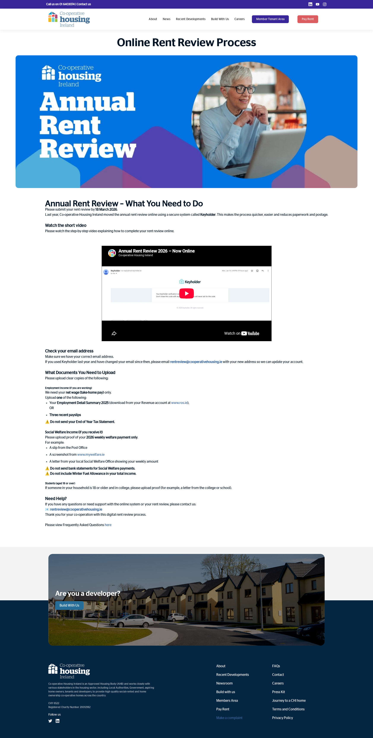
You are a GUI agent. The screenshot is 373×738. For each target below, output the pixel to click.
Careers (239, 19)
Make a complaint (229, 718)
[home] (69, 19)
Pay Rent (222, 709)
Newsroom (224, 683)
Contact (278, 674)
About (153, 19)
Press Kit (278, 692)
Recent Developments (191, 19)
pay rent (308, 19)
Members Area (227, 700)
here (108, 525)
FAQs (276, 666)
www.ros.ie (179, 403)
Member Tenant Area (270, 19)
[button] (273, 19)
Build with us (220, 19)
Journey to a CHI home (289, 700)
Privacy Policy (282, 718)
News (166, 19)
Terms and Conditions (288, 709)
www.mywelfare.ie (90, 454)
